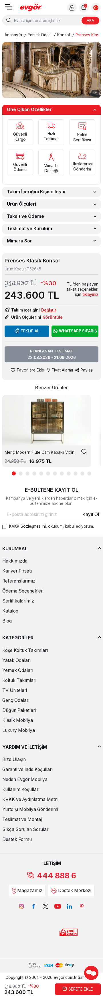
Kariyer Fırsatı (17, 571)
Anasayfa (13, 35)
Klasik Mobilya (17, 720)
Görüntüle (53, 317)
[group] (51, 70)
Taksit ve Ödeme (25, 216)
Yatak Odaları (16, 660)
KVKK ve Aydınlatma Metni (30, 799)
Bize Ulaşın (14, 759)
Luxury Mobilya (18, 730)
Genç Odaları (15, 700)
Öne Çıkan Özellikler (29, 109)
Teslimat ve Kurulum (29, 228)
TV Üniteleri (14, 690)
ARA (90, 20)
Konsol (63, 35)
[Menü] (8, 8)
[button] (8, 70)
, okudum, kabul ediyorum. (51, 526)
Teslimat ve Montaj (22, 819)
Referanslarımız (18, 581)
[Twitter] (45, 906)
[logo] (30, 8)
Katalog (10, 611)
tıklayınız (90, 294)
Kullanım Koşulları (20, 789)
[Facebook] (33, 906)
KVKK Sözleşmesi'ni (27, 526)
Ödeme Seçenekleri (22, 591)
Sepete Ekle (80, 989)
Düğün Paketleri (19, 710)
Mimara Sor (19, 241)
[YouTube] (57, 906)
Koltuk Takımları (19, 680)
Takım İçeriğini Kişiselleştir (36, 191)
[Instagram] (21, 906)
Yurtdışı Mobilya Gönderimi (30, 809)
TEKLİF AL (30, 331)
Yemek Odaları (17, 670)
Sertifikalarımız (18, 601)
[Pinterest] (81, 906)
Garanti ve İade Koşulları (27, 769)
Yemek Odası (40, 35)
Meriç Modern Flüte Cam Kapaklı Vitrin (39, 452)
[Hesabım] (72, 8)
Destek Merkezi (74, 890)
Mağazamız (29, 890)
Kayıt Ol (90, 514)
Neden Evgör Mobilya (24, 779)
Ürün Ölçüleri (21, 204)
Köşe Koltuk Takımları (25, 650)
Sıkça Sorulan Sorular (25, 829)
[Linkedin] (69, 906)
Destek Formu (17, 839)
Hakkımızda (14, 561)
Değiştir (48, 310)
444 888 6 (56, 875)
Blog (7, 621)
